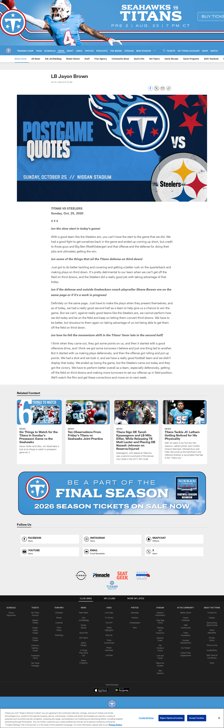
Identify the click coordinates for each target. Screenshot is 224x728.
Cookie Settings (146, 718)
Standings (59, 635)
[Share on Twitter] (156, 90)
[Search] (164, 50)
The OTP (109, 623)
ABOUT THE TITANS (212, 607)
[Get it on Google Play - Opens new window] (122, 691)
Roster (59, 618)
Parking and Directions (160, 630)
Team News (83, 613)
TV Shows (109, 618)
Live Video (109, 613)
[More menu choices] (154, 50)
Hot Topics (83, 638)
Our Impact (185, 648)
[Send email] (162, 90)
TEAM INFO (59, 607)
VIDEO (109, 607)
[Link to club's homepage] (8, 50)
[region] (112, 718)
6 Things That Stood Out (83, 652)
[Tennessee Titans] (112, 704)
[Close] (219, 718)
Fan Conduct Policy (160, 648)
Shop (212, 663)
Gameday (135, 613)
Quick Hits (83, 633)
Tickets (35, 607)
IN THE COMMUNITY (185, 607)
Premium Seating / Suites (35, 648)
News (83, 607)
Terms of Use (212, 645)
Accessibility (212, 650)
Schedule (11, 607)
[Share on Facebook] (150, 90)
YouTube (109, 655)
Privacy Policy (115, 725)
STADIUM (160, 607)
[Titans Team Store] (112, 586)
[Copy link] (168, 88)
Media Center (185, 613)
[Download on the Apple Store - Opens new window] (101, 690)
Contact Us (212, 613)
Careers (212, 618)
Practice (135, 618)
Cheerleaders (135, 623)
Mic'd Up (109, 635)
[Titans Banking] (101, 576)
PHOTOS (135, 607)
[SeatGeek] (122, 576)
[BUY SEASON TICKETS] (112, 493)
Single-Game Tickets (35, 630)
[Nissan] (81, 576)
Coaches (59, 623)
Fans (135, 627)
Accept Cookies (196, 718)
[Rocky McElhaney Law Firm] (143, 576)
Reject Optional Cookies (171, 718)
